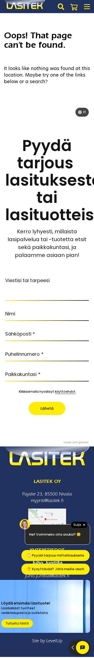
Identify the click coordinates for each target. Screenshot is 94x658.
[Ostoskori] (74, 6)
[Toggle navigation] (87, 6)
